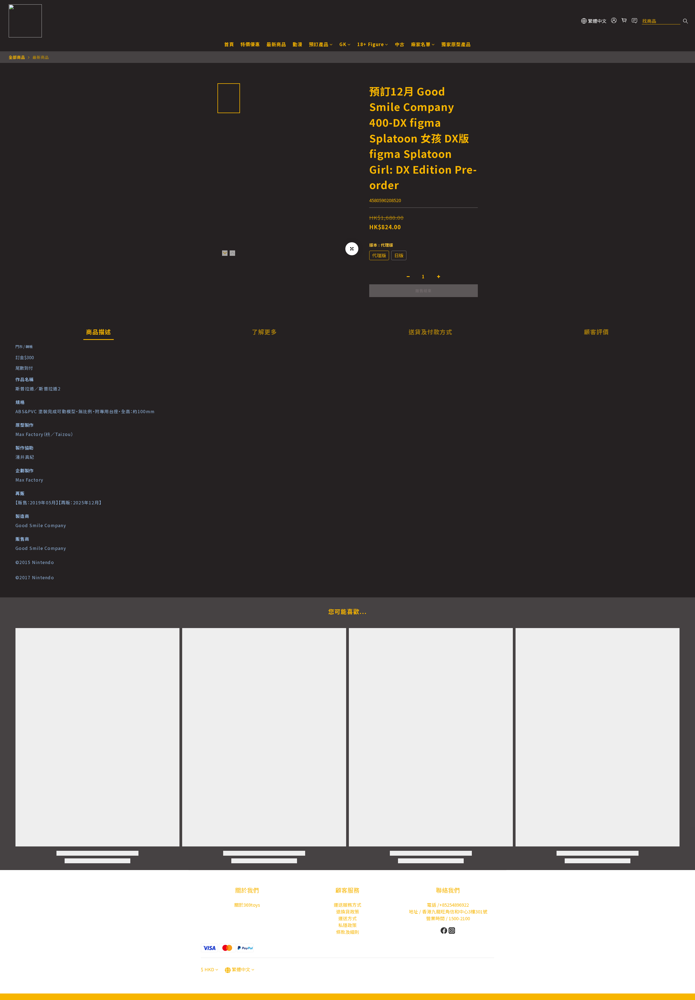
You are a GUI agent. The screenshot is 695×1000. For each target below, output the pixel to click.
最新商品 (276, 44)
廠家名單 (421, 44)
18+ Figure (370, 44)
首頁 (229, 44)
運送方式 (347, 918)
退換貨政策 (347, 911)
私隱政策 (347, 925)
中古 (400, 44)
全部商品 (17, 57)
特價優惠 (250, 44)
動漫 (297, 44)
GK (342, 44)
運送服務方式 (347, 905)
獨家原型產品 (456, 44)
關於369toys (247, 905)
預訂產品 (318, 44)
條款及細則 (347, 932)
